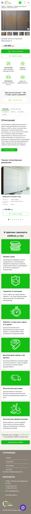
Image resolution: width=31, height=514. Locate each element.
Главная (8, 457)
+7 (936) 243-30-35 (11, 488)
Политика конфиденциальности (12, 472)
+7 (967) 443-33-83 (11, 486)
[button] (8, 219)
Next (28, 20)
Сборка (4, 114)
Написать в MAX (16, 442)
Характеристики (15, 109)
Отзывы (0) (5, 112)
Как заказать (10, 465)
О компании (9, 461)
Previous (3, 20)
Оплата (13, 112)
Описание (5, 109)
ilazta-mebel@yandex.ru (12, 491)
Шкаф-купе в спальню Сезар (12, 196)
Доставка (20, 112)
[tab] (5, 109)
